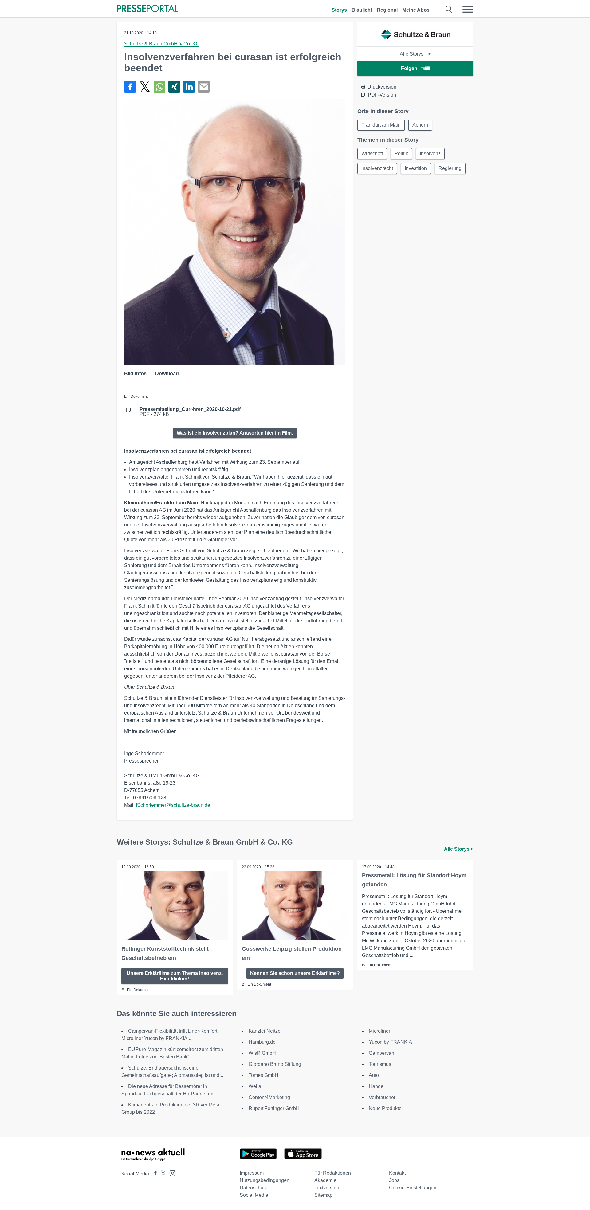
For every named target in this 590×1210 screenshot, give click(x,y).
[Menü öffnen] (467, 9)
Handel (377, 1086)
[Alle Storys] (415, 41)
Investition (416, 168)
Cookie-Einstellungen (412, 1187)
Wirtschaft (372, 153)
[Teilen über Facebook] (130, 87)
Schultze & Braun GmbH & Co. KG (161, 43)
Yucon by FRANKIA (390, 1042)
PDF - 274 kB (190, 412)
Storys (339, 10)
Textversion (326, 1187)
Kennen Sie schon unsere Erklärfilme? (295, 973)
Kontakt (397, 1173)
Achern (420, 125)
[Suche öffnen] (449, 9)
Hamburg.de (262, 1042)
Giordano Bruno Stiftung (275, 1064)
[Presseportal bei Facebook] (153, 1173)
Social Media (254, 1195)
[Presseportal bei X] (161, 1173)
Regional (387, 10)
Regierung (450, 168)
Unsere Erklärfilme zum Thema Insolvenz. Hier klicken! (175, 976)
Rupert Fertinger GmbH (274, 1108)
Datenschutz (253, 1187)
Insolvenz (430, 153)
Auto (374, 1075)
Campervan (381, 1053)
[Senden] (204, 87)
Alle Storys (412, 54)
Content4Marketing (269, 1097)
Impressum (252, 1173)
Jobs (394, 1180)
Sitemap (323, 1195)
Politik (401, 153)
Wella (255, 1086)
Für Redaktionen (332, 1173)
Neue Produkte (385, 1108)
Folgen (409, 68)
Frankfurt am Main (381, 125)
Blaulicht (362, 10)
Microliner (379, 1031)
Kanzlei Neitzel (265, 1031)
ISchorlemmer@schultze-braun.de (173, 805)
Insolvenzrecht (377, 168)
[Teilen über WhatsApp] (159, 87)
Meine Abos (416, 10)
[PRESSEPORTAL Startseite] (147, 9)
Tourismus (380, 1064)
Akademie (325, 1180)
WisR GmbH (262, 1053)
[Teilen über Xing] (174, 87)
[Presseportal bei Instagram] (170, 1172)
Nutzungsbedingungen (264, 1180)
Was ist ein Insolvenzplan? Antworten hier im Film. (235, 433)
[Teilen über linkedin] (189, 87)
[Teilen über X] (145, 87)
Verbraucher (382, 1097)
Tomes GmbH (263, 1075)
